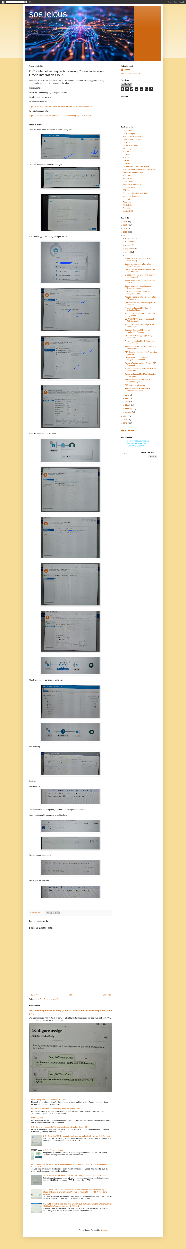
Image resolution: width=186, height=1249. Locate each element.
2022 (125, 235)
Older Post (107, 995)
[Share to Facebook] (56, 912)
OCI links (126, 155)
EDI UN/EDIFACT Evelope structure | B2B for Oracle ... (139, 320)
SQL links (126, 190)
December (129, 238)
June (127, 395)
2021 (125, 416)
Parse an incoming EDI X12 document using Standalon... (140, 342)
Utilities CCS (128, 211)
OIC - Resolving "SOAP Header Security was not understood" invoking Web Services (76, 1136)
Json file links (128, 178)
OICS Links (127, 131)
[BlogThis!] (50, 912)
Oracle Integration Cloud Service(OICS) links (48, 1100)
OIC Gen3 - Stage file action (54, 1150)
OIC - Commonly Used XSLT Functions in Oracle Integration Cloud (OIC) (59, 1127)
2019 (125, 423)
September (129, 249)
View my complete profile (130, 73)
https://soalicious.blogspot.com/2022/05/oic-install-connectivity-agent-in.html (61, 106)
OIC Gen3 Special (130, 134)
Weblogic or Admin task (132, 184)
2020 (125, 420)
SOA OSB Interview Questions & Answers (139, 169)
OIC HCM (126, 143)
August (128, 252)
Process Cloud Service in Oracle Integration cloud (138, 293)
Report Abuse (127, 430)
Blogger (104, 1230)
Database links (129, 187)
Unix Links (127, 199)
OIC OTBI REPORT (130, 146)
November (129, 242)
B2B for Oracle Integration (133, 137)
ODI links (126, 163)
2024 (125, 229)
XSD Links (127, 175)
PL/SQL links (128, 181)
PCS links (126, 152)
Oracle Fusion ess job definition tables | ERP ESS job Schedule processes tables (75, 1176)
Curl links (126, 208)
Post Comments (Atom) (49, 999)
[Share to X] (53, 912)
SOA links (126, 158)
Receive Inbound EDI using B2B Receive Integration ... (137, 381)
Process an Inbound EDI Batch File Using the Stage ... (138, 309)
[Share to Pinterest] (58, 912)
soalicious (48, 14)
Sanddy (127, 70)
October (128, 245)
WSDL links (127, 205)
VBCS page (127, 149)
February (129, 409)
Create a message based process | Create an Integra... (138, 287)
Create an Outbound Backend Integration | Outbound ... (137, 359)
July (127, 255)
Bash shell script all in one (133, 172)
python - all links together (133, 196)
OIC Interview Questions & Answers (137, 166)
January (128, 412)
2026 (125, 222)
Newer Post (34, 995)
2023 (125, 232)
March (128, 405)
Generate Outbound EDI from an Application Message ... (137, 331)
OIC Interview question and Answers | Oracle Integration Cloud (55, 1109)
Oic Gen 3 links (37, 1118)
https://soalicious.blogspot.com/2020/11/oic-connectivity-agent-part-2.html (60, 116)
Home (71, 995)
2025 (125, 225)
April (127, 402)
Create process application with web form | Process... (139, 265)
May (127, 398)
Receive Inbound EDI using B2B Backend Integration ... (137, 390)
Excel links (127, 202)
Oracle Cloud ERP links (132, 140)
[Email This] (47, 912)
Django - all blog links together (135, 193)
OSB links (126, 161)
